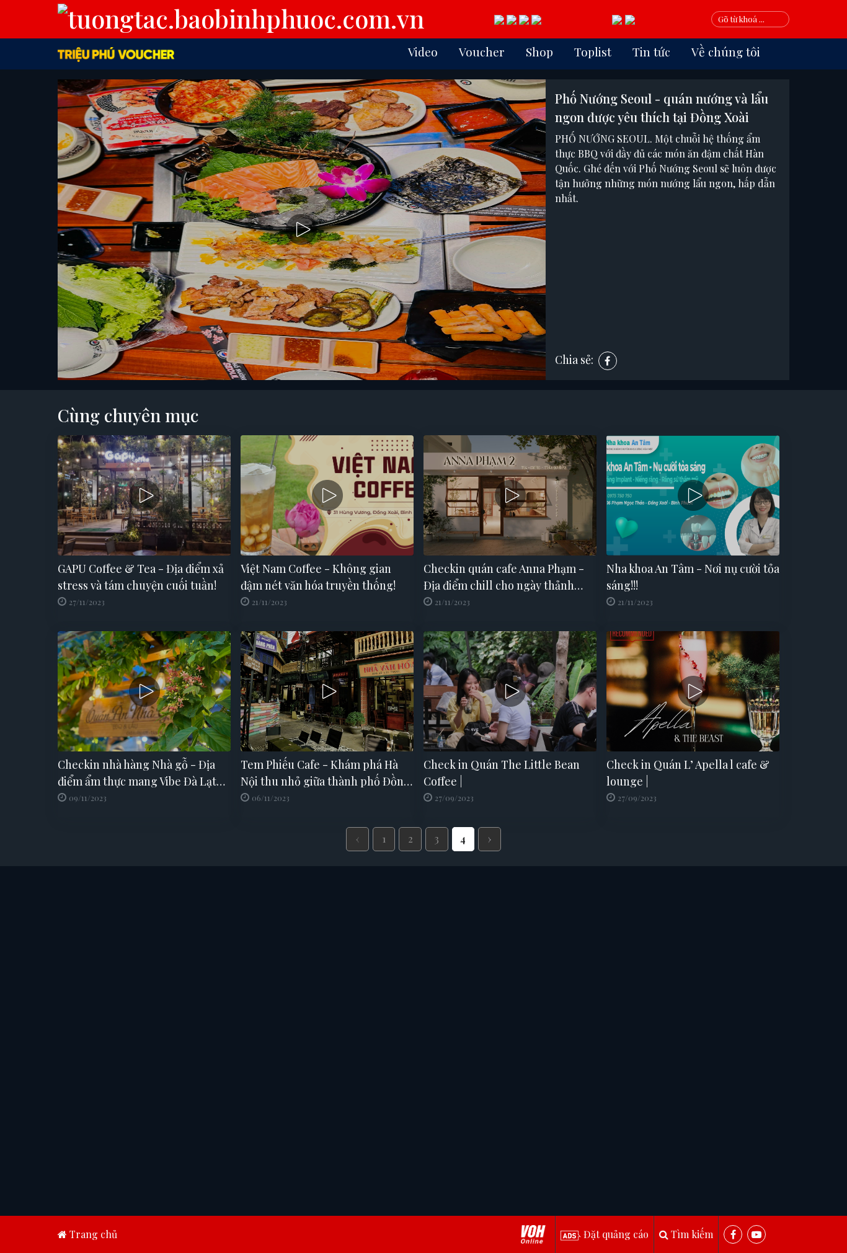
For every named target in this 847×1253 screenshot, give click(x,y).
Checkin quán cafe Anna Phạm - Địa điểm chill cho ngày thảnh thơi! (503, 577)
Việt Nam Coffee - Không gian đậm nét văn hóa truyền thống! (318, 577)
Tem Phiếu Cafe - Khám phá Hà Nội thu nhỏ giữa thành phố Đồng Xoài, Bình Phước (325, 773)
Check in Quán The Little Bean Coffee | (501, 773)
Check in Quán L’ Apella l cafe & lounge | (687, 773)
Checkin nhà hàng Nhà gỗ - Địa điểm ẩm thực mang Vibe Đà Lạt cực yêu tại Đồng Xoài (137, 773)
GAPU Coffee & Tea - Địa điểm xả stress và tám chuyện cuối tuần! (141, 577)
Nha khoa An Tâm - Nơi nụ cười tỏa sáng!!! (692, 577)
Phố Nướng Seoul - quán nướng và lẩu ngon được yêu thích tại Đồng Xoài (661, 107)
